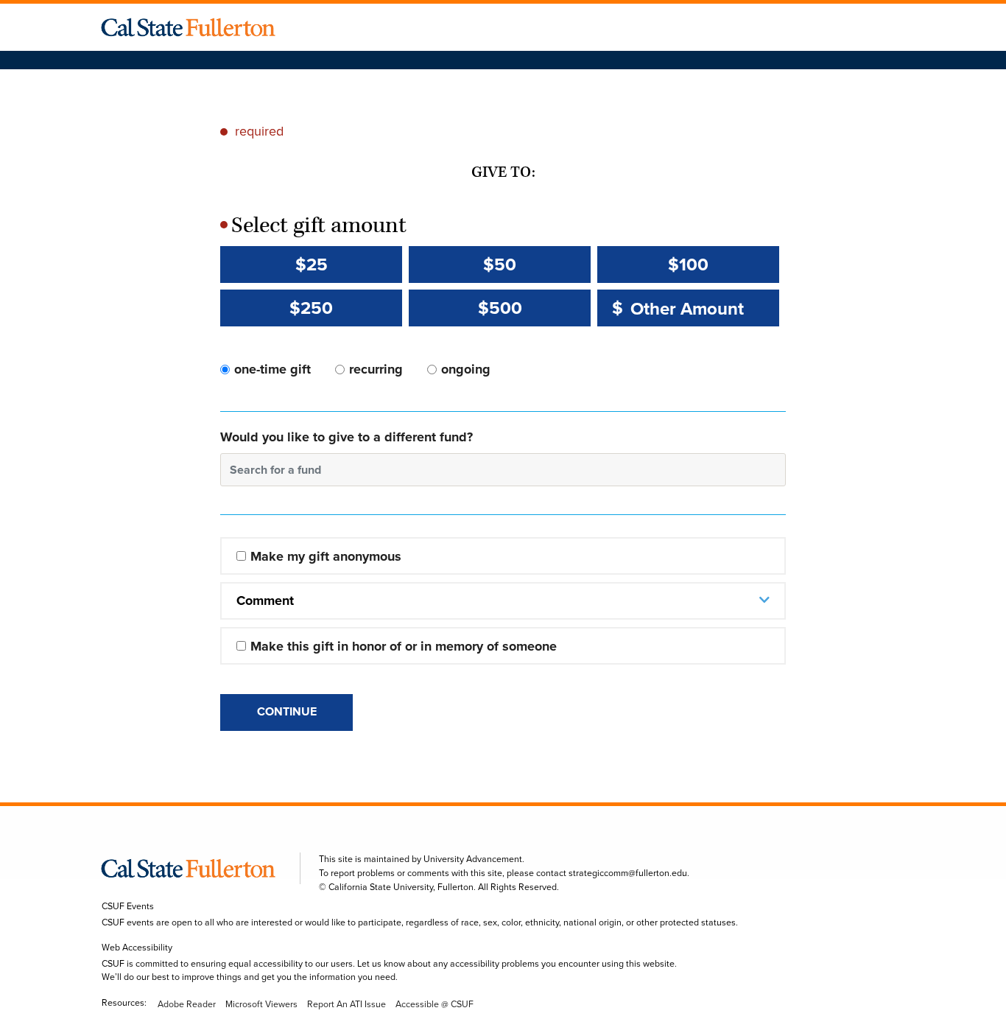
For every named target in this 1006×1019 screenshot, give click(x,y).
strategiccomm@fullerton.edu (628, 872)
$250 (311, 308)
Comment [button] (265, 600)
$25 (311, 264)
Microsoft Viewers (261, 1004)
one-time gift (272, 369)
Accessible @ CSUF (434, 1004)
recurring (376, 369)
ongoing (465, 369)
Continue (287, 711)
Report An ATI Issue (346, 1004)
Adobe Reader (187, 1004)
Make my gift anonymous (325, 556)
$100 (688, 264)
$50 (499, 264)
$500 (500, 308)
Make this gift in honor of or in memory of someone (403, 646)
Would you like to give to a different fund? (346, 437)
